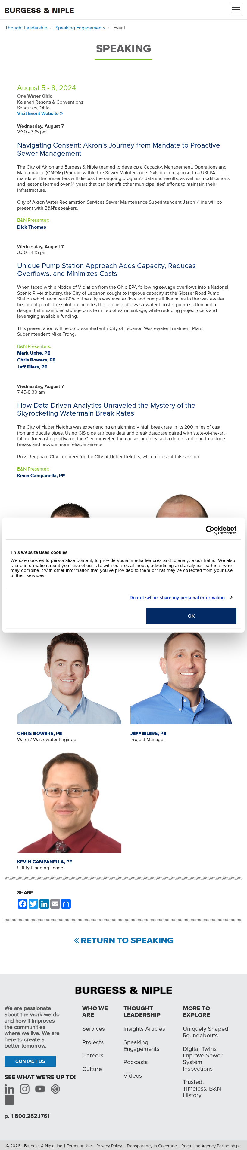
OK (191, 615)
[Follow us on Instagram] (25, 1089)
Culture (92, 1069)
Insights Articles (144, 1028)
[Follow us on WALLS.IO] (55, 1089)
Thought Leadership (26, 27)
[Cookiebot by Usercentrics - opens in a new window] (210, 530)
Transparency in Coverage (152, 1145)
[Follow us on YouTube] (40, 1089)
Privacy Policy (109, 1145)
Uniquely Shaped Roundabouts (205, 1032)
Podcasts (136, 1062)
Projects (93, 1042)
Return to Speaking (127, 940)
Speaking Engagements (80, 27)
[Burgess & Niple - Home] (39, 9)
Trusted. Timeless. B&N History (202, 1088)
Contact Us (30, 1061)
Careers (92, 1055)
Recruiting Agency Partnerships (211, 1145)
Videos (133, 1075)
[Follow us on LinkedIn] (9, 1089)
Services (93, 1028)
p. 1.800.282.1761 (27, 1116)
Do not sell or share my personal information (177, 597)
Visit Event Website (38, 113)
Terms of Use (79, 1145)
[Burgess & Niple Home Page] (123, 989)
